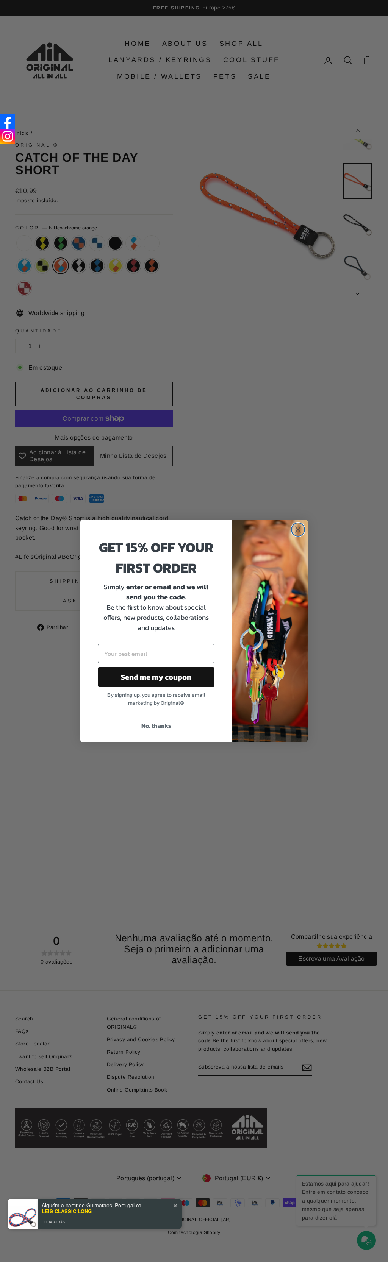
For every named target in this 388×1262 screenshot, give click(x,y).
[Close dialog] (298, 529)
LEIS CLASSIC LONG (67, 1211)
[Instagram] (7, 136)
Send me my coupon (156, 677)
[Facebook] (7, 121)
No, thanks (156, 725)
